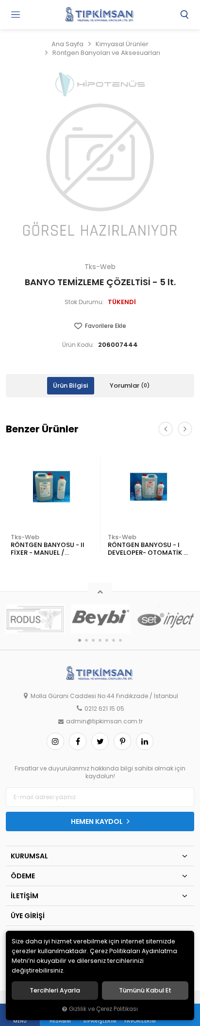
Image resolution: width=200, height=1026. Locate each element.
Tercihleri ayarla (55, 990)
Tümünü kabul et (145, 990)
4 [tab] (100, 640)
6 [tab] (114, 640)
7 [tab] (120, 640)
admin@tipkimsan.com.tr (104, 721)
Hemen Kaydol (97, 821)
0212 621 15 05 (104, 709)
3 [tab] (93, 640)
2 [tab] (86, 640)
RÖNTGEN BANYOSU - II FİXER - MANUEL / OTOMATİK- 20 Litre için (49, 549)
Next (185, 429)
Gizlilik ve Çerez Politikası (103, 1009)
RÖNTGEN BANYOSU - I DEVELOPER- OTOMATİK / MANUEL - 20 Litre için (147, 549)
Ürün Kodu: (78, 345)
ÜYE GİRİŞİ (28, 915)
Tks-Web (25, 537)
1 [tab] (80, 640)
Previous (165, 429)
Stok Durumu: (84, 302)
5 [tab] (107, 640)
